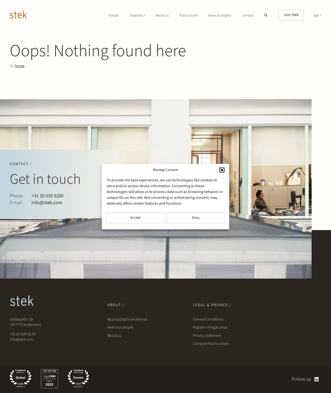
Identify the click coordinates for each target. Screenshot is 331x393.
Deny (195, 217)
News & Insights (219, 15)
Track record (188, 15)
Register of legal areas (210, 327)
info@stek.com (47, 202)
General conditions (208, 319)
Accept (135, 217)
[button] (222, 170)
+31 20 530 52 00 (23, 334)
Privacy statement (207, 335)
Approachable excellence (127, 319)
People (114, 15)
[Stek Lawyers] (18, 15)
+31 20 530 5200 (47, 195)
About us (162, 15)
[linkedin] (316, 379)
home (19, 66)
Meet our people (120, 327)
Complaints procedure (211, 343)
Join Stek (291, 14)
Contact (248, 15)
